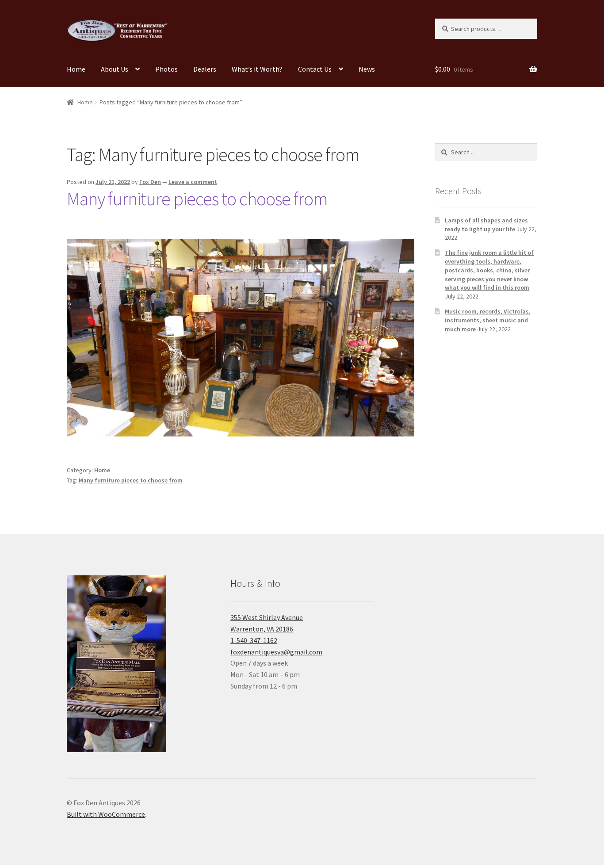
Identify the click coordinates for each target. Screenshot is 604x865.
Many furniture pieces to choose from (197, 198)
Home (76, 69)
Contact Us (315, 69)
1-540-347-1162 (253, 640)
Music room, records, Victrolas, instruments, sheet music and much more (488, 320)
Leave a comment (192, 182)
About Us (114, 69)
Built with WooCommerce (106, 814)
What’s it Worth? (257, 69)
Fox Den (150, 182)
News (367, 69)
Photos (166, 69)
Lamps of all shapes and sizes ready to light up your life (486, 224)
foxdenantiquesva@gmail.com (276, 651)
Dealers (204, 69)
